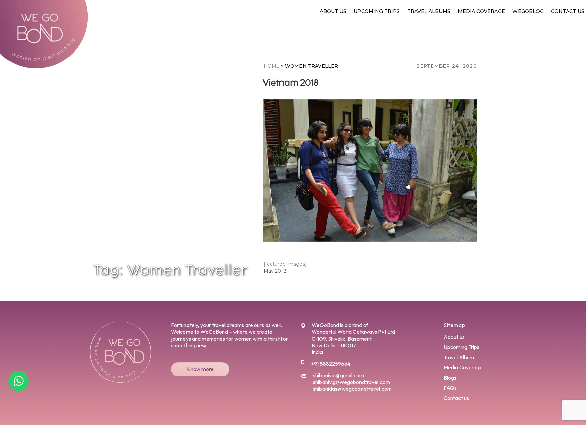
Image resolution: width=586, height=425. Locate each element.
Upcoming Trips (377, 11)
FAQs (450, 387)
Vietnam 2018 (291, 82)
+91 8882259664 (330, 363)
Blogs (450, 377)
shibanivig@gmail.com (338, 375)
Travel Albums (428, 11)
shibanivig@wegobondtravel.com (351, 382)
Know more (200, 369)
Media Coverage (481, 11)
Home (271, 66)
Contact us (567, 11)
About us (333, 11)
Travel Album (459, 357)
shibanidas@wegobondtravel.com (352, 388)
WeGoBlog (528, 11)
